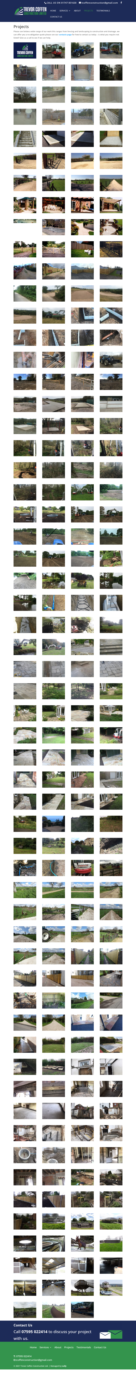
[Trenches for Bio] (82, 610)
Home (53, 11)
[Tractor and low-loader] (82, 58)
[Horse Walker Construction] (53, 1229)
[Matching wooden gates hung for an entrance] (53, 256)
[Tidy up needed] (25, 853)
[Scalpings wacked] (82, 787)
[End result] (25, 765)
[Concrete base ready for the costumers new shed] (53, 146)
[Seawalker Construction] (25, 1251)
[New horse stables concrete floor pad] (25, 411)
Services (64, 11)
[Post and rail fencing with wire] (25, 389)
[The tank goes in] (111, 610)
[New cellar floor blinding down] (111, 1140)
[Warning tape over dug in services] (53, 610)
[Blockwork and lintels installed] (111, 1162)
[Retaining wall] (111, 124)
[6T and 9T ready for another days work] (111, 875)
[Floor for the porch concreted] (82, 80)
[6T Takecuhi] (53, 58)
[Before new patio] (111, 698)
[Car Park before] (25, 831)
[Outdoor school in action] (25, 1317)
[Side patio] (25, 1052)
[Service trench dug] (111, 853)
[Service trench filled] (25, 632)
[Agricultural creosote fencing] (25, 897)
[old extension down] (82, 1118)
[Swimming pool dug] (53, 234)
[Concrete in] (25, 1118)
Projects (88, 11)
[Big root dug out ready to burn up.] (82, 588)
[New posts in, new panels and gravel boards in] (25, 1206)
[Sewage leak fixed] (111, 345)
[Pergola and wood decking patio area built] (111, 212)
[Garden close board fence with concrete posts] (25, 986)
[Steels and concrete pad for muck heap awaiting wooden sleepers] (53, 433)
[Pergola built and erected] (25, 212)
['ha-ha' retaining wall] (25, 222)
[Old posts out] (82, 1206)
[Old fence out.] (25, 278)
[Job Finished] (82, 102)
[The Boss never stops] (25, 80)
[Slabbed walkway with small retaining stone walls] (111, 234)
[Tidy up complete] (53, 853)
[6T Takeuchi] (82, 875)
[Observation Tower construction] (82, 1295)
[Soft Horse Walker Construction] (82, 1229)
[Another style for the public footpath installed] (25, 190)
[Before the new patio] (53, 787)
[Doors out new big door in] (82, 1074)
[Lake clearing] (111, 632)
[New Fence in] (53, 278)
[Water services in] (25, 875)
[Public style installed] (53, 168)
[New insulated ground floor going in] (82, 1096)
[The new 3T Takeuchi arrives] (111, 58)
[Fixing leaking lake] (53, 632)
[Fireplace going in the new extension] (53, 124)
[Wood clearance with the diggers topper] (111, 433)
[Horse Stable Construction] (25, 1273)
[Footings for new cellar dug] (53, 1140)
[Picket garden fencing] (111, 256)
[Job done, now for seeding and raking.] (25, 610)
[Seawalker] (53, 1251)
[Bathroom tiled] (111, 102)
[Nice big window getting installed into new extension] (82, 124)
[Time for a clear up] (82, 831)
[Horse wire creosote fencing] (111, 190)
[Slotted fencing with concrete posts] (82, 1008)
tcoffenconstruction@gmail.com (34, 1360)
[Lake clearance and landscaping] (111, 566)
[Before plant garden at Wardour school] (53, 1052)
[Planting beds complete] (53, 1074)
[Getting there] (111, 1052)
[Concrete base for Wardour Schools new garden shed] (82, 433)
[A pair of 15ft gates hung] (111, 389)
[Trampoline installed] (25, 521)
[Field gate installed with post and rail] (25, 256)
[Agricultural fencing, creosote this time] (25, 168)
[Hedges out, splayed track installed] (53, 301)
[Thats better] (111, 831)
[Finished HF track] (53, 1317)
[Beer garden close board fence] (82, 278)
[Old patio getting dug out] (82, 1184)
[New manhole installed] (25, 1162)
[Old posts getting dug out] (111, 1184)
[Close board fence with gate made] (53, 986)
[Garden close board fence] (82, 963)
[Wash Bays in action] (25, 1295)
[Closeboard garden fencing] (82, 256)
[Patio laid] (111, 787)
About (77, 11)
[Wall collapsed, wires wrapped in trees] (111, 80)
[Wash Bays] (111, 1273)
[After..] (82, 720)
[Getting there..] (111, 588)
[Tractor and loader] (111, 367)
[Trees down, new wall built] (53, 102)
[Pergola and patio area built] (53, 212)
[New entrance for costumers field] (25, 301)
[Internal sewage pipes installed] (82, 367)
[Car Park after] (53, 831)
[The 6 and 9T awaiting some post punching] (82, 499)
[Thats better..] (25, 588)
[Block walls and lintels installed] (25, 1096)
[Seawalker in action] (82, 1251)
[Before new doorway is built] (82, 1162)
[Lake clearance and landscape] (53, 588)
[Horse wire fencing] (82, 853)
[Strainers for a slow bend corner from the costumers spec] (53, 190)
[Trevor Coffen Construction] (25, 58)
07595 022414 (23, 1356)
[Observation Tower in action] (111, 1295)
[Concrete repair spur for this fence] (53, 1008)
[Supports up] (82, 1140)
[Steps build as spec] (25, 146)
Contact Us (56, 17)
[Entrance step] (82, 1030)
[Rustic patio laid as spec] (82, 654)
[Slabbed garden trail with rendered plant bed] (82, 234)
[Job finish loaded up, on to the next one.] (53, 323)
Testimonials (103, 11)
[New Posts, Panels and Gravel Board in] (25, 1229)
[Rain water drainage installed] (25, 367)
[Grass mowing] (53, 698)
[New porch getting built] (53, 80)
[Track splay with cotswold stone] (111, 1008)
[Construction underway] (111, 742)
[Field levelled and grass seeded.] (82, 521)
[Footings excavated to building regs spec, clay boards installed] (82, 323)
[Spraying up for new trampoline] (111, 499)
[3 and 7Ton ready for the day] (82, 1317)
